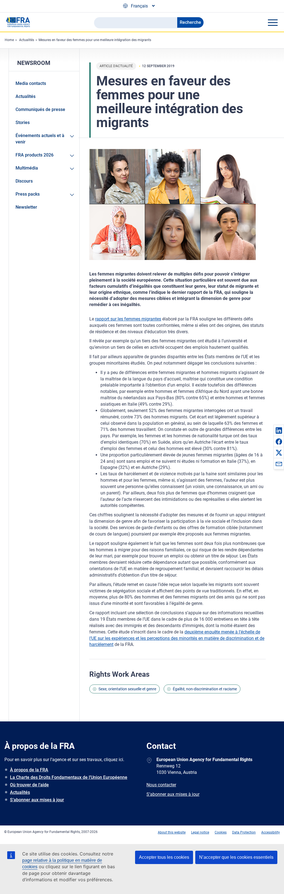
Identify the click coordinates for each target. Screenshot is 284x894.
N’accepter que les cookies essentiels (236, 857)
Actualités (26, 40)
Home (9, 40)
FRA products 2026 (35, 155)
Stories (23, 122)
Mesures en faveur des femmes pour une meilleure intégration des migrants (95, 40)
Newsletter (26, 207)
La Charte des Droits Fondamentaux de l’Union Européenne (68, 777)
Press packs (28, 194)
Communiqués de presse (40, 109)
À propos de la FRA (29, 769)
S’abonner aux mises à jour (37, 799)
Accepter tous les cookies (164, 857)
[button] (279, 430)
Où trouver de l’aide (29, 784)
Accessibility (270, 832)
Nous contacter (161, 784)
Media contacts (31, 83)
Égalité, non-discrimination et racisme (205, 689)
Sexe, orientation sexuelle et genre (127, 689)
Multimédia (27, 168)
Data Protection (244, 832)
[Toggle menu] (272, 22)
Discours (24, 181)
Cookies (221, 832)
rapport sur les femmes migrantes (128, 319)
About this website (172, 832)
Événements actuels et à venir (40, 139)
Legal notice (200, 832)
